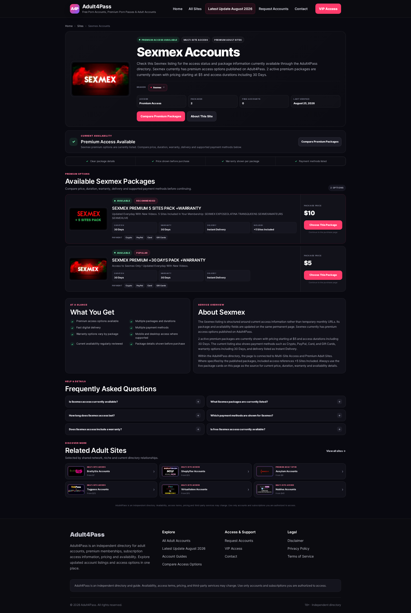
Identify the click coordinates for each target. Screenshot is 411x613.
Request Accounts (274, 9)
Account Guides (174, 556)
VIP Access (328, 9)
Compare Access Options (182, 564)
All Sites (195, 9)
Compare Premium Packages (161, 116)
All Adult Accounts (176, 541)
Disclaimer (295, 541)
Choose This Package (323, 225)
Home (177, 9)
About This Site (202, 116)
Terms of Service (301, 556)
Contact (301, 9)
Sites (80, 26)
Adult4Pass (87, 534)
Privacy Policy (298, 548)
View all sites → (336, 451)
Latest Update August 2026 (230, 9)
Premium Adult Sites (228, 40)
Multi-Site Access (196, 40)
